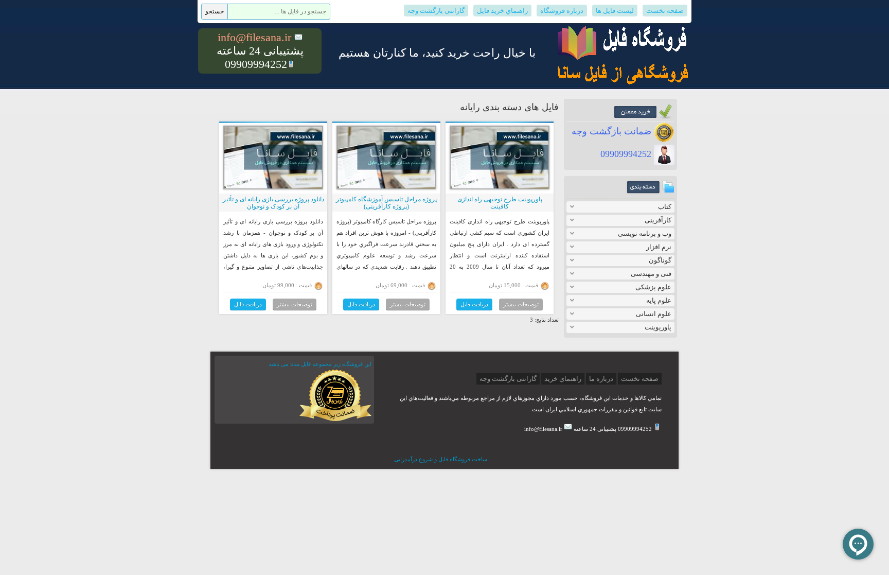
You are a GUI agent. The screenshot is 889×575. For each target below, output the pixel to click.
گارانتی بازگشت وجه (436, 10)
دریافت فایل (474, 304)
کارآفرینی (658, 220)
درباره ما (601, 378)
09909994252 (627, 154)
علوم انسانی (653, 314)
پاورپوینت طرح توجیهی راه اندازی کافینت (499, 203)
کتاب (664, 207)
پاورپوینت (658, 327)
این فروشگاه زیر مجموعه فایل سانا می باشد (320, 364)
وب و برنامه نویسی (644, 233)
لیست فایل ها (615, 10)
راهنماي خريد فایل (502, 10)
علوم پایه (658, 300)
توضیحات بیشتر (521, 304)
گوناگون (660, 260)
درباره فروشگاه (561, 10)
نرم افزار (658, 247)
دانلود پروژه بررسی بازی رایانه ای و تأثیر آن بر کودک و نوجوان (273, 203)
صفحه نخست (665, 10)
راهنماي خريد (562, 378)
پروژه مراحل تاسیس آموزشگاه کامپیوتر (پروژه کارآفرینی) (386, 203)
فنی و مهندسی (651, 273)
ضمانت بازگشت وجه (613, 131)
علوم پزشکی (653, 287)
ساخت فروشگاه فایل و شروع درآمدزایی (440, 459)
